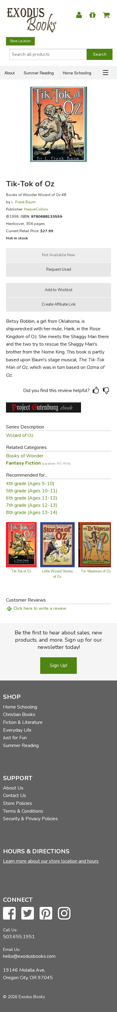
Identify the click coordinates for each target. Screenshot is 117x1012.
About (9, 73)
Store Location (20, 41)
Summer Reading (39, 73)
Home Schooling (77, 73)
